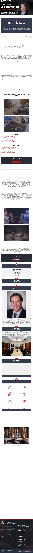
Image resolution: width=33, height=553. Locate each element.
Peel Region (24, 400)
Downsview (24, 388)
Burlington (9, 387)
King (9, 393)
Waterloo (9, 407)
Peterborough (9, 401)
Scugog (10, 403)
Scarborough (24, 402)
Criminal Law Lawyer (7, 153)
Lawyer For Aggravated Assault (9, 141)
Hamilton (24, 392)
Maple (24, 394)
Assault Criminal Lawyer (8, 140)
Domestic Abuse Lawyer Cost (9, 147)
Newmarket (24, 396)
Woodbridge (9, 408)
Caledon (24, 387)
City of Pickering (16, 445)
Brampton (9, 386)
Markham (9, 395)
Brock (24, 386)
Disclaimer (3, 551)
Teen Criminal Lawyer (7, 136)
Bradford (24, 385)
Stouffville (24, 403)
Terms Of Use (10, 550)
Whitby (24, 407)
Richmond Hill (10, 402)
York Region (24, 408)
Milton (24, 395)
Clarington (9, 388)
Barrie (9, 385)
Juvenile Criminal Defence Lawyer (9, 137)
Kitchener (24, 393)
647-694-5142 (10, 9)
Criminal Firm (6, 151)
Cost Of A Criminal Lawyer (8, 152)
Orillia (24, 399)
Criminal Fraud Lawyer (7, 148)
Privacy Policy (4, 550)
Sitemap (8, 551)
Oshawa (10, 400)
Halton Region (10, 392)
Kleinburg (9, 394)
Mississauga (9, 396)
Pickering (24, 401)
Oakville (10, 399)
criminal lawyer (20, 29)
